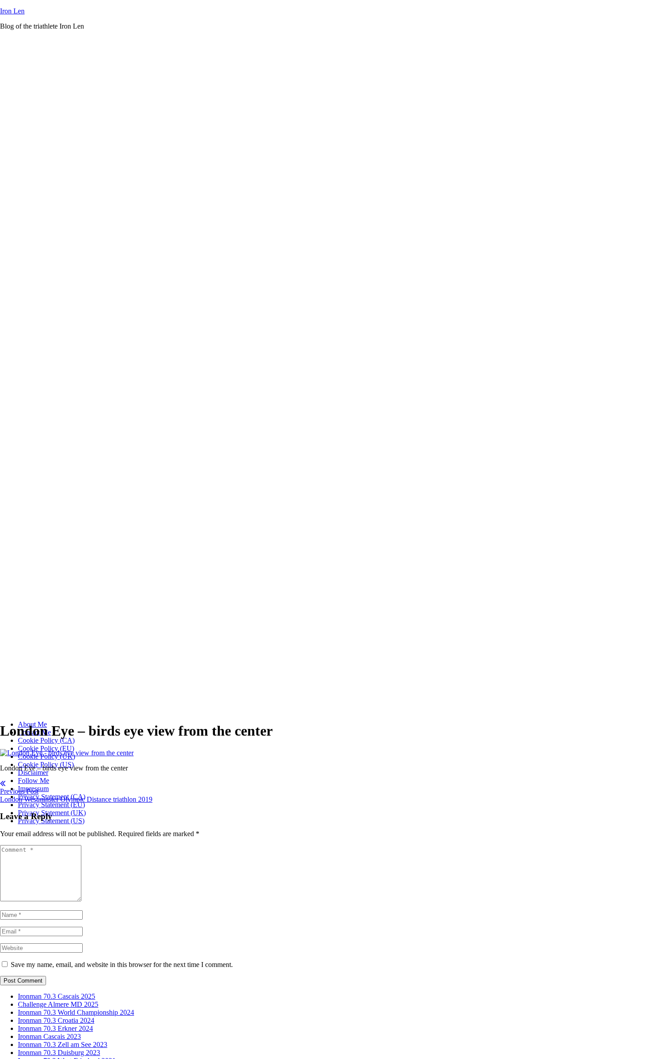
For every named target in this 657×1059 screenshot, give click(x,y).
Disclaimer (33, 772)
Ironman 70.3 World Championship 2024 (76, 1012)
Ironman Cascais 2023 (49, 1036)
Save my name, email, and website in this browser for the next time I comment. (122, 964)
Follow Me (33, 780)
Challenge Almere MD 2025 (58, 1004)
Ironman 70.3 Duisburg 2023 (59, 1052)
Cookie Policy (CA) (46, 740)
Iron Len (12, 11)
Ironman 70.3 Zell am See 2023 (62, 1044)
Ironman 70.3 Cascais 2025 (56, 996)
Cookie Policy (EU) (46, 748)
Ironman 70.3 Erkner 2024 (55, 1028)
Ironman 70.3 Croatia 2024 (56, 1020)
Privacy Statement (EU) (51, 804)
